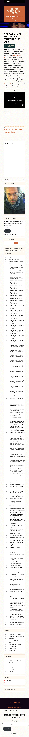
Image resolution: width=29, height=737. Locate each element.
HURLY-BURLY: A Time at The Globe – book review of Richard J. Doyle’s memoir (17, 618)
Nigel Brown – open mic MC (15, 644)
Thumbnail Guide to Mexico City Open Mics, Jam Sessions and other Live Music (17, 381)
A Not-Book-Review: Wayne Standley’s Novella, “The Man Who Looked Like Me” (16, 611)
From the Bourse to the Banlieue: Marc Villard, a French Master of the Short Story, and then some (17, 539)
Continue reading (14, 733)
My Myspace (11, 669)
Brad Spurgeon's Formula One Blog (16, 636)
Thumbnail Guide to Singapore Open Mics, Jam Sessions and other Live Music (16, 332)
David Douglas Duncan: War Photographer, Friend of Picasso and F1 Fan (17, 406)
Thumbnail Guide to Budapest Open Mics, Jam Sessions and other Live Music (16, 317)
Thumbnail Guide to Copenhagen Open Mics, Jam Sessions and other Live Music (17, 391)
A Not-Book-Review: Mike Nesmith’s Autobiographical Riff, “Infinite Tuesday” (17, 579)
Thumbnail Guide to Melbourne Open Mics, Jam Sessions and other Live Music (17, 272)
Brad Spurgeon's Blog (14, 11)
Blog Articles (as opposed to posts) (16, 395)
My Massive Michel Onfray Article (17, 508)
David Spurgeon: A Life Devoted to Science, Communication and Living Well (17, 450)
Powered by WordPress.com (10, 710)
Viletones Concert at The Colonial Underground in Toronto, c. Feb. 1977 (17, 462)
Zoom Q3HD (7, 84)
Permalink (13, 132)
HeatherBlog (11, 638)
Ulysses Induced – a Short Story (17, 484)
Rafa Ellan (11, 671)
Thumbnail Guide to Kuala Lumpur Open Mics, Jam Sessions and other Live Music (16, 277)
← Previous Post (8, 179)
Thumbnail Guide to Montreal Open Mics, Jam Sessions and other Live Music (16, 302)
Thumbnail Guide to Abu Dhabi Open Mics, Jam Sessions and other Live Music (16, 362)
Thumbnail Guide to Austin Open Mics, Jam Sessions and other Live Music (17, 366)
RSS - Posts (8, 680)
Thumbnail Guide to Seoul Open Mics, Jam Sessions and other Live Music (17, 337)
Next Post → (22, 179)
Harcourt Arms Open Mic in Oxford (16, 664)
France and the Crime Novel (16, 535)
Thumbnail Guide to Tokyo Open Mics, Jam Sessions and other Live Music (17, 342)
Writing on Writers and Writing (15, 505)
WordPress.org (12, 650)
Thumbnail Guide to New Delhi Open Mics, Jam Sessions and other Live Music (16, 357)
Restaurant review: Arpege (15, 436)
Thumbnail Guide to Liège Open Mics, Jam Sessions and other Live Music (17, 322)
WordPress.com (12, 648)
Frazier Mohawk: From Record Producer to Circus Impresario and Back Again (16, 414)
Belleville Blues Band (9, 129)
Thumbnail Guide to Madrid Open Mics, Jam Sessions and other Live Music (17, 386)
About (10, 257)
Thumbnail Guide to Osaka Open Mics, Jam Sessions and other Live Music (17, 347)
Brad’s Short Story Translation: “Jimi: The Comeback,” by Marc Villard (17, 488)
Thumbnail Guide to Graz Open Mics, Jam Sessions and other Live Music (17, 376)
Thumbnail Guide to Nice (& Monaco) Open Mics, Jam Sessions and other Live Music (16, 297)
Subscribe (7, 728)
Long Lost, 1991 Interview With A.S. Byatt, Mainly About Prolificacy (16, 544)
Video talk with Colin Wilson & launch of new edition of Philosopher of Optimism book (16, 584)
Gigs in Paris (11, 662)
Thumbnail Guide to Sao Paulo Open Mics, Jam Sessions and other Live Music (16, 371)
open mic (18, 127)
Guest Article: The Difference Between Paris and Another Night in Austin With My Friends (17, 470)
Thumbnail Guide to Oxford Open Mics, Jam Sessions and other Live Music (17, 307)
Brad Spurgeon (14, 702)
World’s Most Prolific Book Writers (17, 510)
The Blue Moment (13, 646)
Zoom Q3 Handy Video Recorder (15, 130)
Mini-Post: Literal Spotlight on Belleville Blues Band (12, 37)
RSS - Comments (9, 683)
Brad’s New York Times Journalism (16, 622)
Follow (7, 231)
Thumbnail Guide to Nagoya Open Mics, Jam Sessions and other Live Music (16, 352)
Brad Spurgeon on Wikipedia (15, 634)
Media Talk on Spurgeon (14, 259)
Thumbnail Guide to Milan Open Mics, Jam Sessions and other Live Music (17, 327)
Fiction (10, 478)
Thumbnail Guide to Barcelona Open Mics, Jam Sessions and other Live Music (16, 292)
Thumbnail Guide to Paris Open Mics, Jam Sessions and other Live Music (17, 267)
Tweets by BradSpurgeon (14, 707)
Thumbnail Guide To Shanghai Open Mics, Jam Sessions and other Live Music (16, 282)
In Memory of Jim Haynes (15, 565)
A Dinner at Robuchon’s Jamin (16, 402)
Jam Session (12, 127)
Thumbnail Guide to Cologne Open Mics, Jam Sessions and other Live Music (16, 312)
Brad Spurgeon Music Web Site (16, 624)
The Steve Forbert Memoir (15, 614)
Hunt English (11, 667)
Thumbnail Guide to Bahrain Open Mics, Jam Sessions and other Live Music (16, 287)
